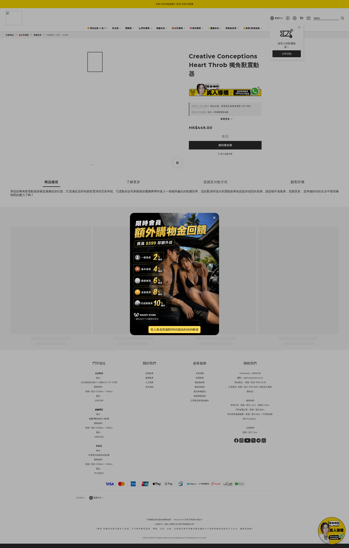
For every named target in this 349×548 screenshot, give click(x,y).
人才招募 (149, 382)
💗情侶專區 (195, 28)
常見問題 (200, 373)
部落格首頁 (231, 28)
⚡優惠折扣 (213, 28)
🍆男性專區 (144, 28)
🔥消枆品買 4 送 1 (96, 28)
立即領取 (287, 53)
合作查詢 (149, 387)
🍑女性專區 (177, 28)
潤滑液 (128, 28)
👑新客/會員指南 (251, 28)
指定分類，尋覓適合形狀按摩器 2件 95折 (221, 106)
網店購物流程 (200, 396)
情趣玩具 (160, 28)
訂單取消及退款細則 (200, 400)
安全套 (115, 28)
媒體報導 (149, 378)
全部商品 (10, 35)
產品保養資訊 (200, 391)
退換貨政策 (200, 382)
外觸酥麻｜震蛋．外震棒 (57, 35)
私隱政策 (200, 378)
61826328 (256, 373)
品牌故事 (149, 373)
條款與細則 (200, 387)
